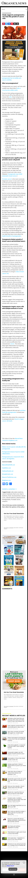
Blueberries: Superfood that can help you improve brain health (16, 793)
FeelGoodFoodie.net (7, 471)
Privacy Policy (10, 866)
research (4, 501)
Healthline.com (6, 468)
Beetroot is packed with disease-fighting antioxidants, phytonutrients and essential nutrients (17, 820)
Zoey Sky (12, 21)
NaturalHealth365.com (8, 465)
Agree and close (12, 869)
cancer (12, 344)
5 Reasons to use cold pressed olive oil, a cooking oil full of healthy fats (17, 844)
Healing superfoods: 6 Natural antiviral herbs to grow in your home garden (17, 766)
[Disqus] (14, 610)
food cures (16, 494)
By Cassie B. (15, 783)
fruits (9, 496)
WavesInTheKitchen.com (9, 477)
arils (10, 97)
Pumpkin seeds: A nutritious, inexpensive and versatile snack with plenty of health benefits (17, 799)
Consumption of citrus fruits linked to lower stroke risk (16, 759)
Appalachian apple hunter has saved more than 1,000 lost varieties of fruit (17, 780)
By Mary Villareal (16, 795)
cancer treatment (7, 494)
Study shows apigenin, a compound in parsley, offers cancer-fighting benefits (16, 746)
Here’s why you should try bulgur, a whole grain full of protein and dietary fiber (16, 813)
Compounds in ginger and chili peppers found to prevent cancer (16, 753)
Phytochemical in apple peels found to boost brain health (17, 832)
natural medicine (11, 497)
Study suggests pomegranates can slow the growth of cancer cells (16, 726)
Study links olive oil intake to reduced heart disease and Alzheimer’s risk (15, 773)
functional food (16, 496)
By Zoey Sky (15, 722)
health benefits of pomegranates (11, 236)
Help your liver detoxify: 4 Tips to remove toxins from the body (16, 787)
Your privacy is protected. (8, 527)
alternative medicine (17, 492)
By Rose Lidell (16, 734)
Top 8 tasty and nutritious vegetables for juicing (14, 827)
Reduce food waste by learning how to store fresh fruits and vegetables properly (17, 739)
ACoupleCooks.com (7, 474)
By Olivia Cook (16, 802)
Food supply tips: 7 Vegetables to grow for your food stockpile (16, 838)
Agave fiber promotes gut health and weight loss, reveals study (16, 732)
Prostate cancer (6, 179)
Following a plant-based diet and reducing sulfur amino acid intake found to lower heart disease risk (16, 720)
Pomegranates (6, 499)
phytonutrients (20, 497)
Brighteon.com (6, 480)
